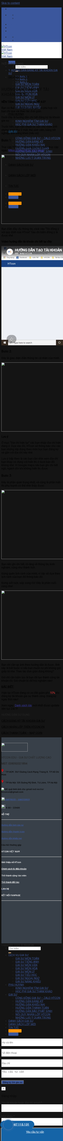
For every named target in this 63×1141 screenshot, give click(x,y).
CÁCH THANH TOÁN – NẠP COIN (21, 733)
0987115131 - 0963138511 (17, 799)
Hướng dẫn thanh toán (12, 831)
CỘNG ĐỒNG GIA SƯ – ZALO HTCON (37, 138)
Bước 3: (24, 81)
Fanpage (13, 31)
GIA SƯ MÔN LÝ (25, 97)
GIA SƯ (12, 994)
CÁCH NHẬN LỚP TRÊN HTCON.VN (22, 727)
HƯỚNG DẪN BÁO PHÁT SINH (33, 1011)
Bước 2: (24, 79)
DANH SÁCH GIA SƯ (20, 1021)
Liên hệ (12, 27)
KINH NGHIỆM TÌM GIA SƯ (31, 121)
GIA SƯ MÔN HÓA (26, 968)
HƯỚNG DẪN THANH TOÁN (32, 1007)
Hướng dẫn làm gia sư (12, 825)
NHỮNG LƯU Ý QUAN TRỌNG (33, 1017)
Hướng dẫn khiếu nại (11, 838)
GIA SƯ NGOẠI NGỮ (27, 104)
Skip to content (10, 3)
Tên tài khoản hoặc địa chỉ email (21, 1102)
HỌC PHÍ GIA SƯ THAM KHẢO (33, 124)
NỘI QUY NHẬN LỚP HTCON (32, 1014)
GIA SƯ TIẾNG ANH (27, 961)
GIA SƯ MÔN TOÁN (27, 84)
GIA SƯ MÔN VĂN (26, 965)
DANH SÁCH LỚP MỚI (22, 1024)
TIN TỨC (13, 1027)
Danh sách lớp (23, 705)
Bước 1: (24, 76)
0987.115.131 (19, 1124)
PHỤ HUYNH (16, 114)
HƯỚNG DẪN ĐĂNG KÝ (29, 141)
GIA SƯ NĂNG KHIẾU (28, 981)
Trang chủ (14, 24)
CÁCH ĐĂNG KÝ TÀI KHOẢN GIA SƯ (23, 720)
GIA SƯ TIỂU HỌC (26, 975)
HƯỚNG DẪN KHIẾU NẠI (30, 144)
